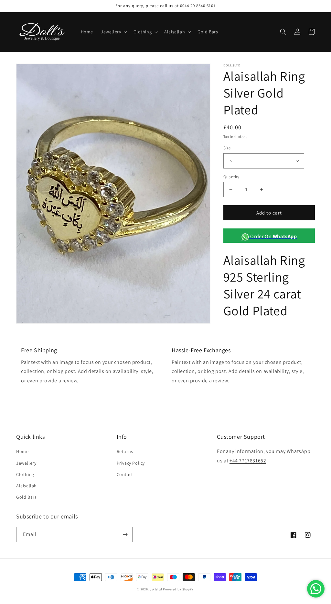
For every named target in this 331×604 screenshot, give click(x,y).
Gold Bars (26, 497)
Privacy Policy (131, 463)
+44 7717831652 (248, 460)
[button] (113, 32)
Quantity (231, 177)
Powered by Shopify (178, 589)
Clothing (25, 474)
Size (227, 148)
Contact (125, 474)
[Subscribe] (125, 534)
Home (22, 451)
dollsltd (156, 589)
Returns (125, 451)
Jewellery (26, 463)
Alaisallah (26, 486)
